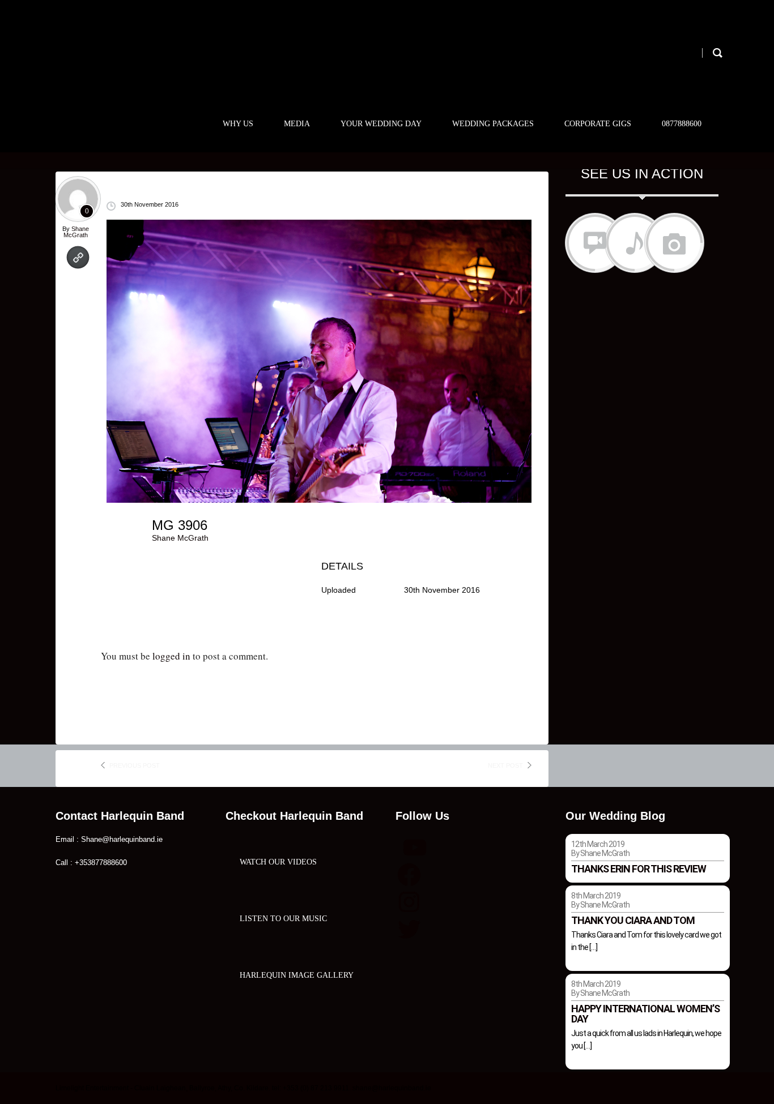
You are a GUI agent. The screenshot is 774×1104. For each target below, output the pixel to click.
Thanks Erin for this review (638, 869)
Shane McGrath (76, 231)
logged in (171, 655)
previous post (134, 765)
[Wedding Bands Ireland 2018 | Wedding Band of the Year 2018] (136, 60)
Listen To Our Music (283, 918)
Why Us (238, 123)
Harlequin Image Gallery (297, 975)
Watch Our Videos (278, 862)
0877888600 (681, 123)
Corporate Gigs (597, 123)
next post (505, 765)
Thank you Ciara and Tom (633, 920)
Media (297, 123)
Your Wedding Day (381, 123)
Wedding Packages (493, 123)
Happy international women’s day (645, 1014)
